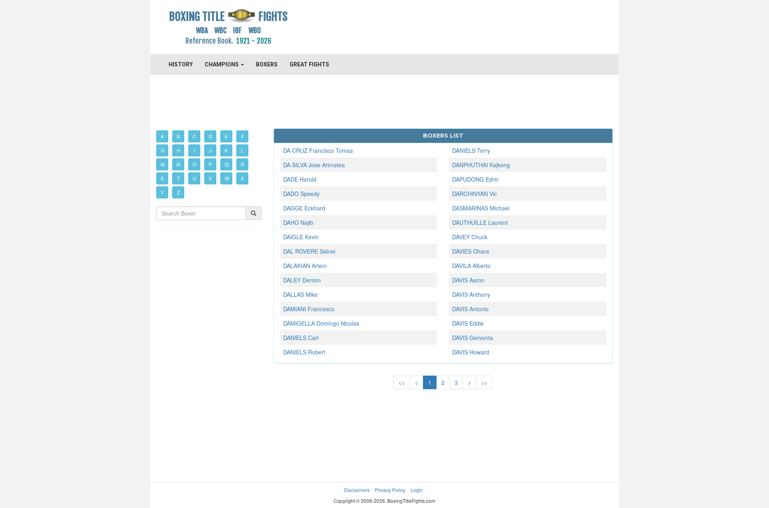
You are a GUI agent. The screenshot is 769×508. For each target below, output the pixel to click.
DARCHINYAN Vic (474, 194)
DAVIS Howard (470, 352)
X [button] (242, 178)
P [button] (210, 164)
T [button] (178, 178)
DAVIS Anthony (471, 294)
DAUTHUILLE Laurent (480, 222)
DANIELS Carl (300, 338)
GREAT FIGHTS (309, 64)
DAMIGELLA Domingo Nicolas (321, 323)
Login (417, 489)
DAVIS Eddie (468, 323)
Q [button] (226, 164)
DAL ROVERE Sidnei (309, 251)
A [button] (162, 136)
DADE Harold (299, 179)
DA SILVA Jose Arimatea (314, 165)
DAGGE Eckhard (304, 208)
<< (402, 382)
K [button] (226, 150)
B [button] (178, 136)
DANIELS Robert (304, 352)
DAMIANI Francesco (308, 309)
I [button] (194, 150)
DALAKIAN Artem (305, 266)
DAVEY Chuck (469, 237)
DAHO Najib (298, 222)
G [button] (162, 150)
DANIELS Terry (471, 150)
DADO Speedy (301, 194)
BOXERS (267, 64)
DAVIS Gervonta (472, 338)
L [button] (242, 150)
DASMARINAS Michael (480, 208)
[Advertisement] (443, 26)
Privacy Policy (390, 489)
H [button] (178, 150)
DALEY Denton (302, 280)
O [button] (194, 164)
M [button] (163, 164)
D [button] (210, 136)
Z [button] (178, 192)
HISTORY (181, 64)
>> (484, 382)
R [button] (242, 164)
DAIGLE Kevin (301, 237)
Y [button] (162, 192)
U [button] (194, 178)
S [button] (162, 178)
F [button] (242, 136)
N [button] (178, 164)
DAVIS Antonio (470, 309)
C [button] (194, 136)
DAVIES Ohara (470, 251)
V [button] (210, 178)
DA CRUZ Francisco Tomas (318, 150)
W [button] (227, 178)
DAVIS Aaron (468, 280)
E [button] (226, 136)
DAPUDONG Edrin (475, 179)
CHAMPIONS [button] (222, 64)
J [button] (210, 150)
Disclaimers (357, 489)
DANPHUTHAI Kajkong (481, 165)
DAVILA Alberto (471, 266)
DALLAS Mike (300, 294)
